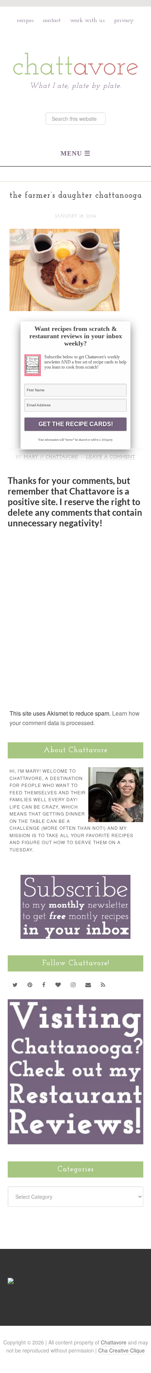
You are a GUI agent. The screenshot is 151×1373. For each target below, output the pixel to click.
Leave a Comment (110, 457)
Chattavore (75, 47)
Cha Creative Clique (121, 1350)
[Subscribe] (103, 984)
